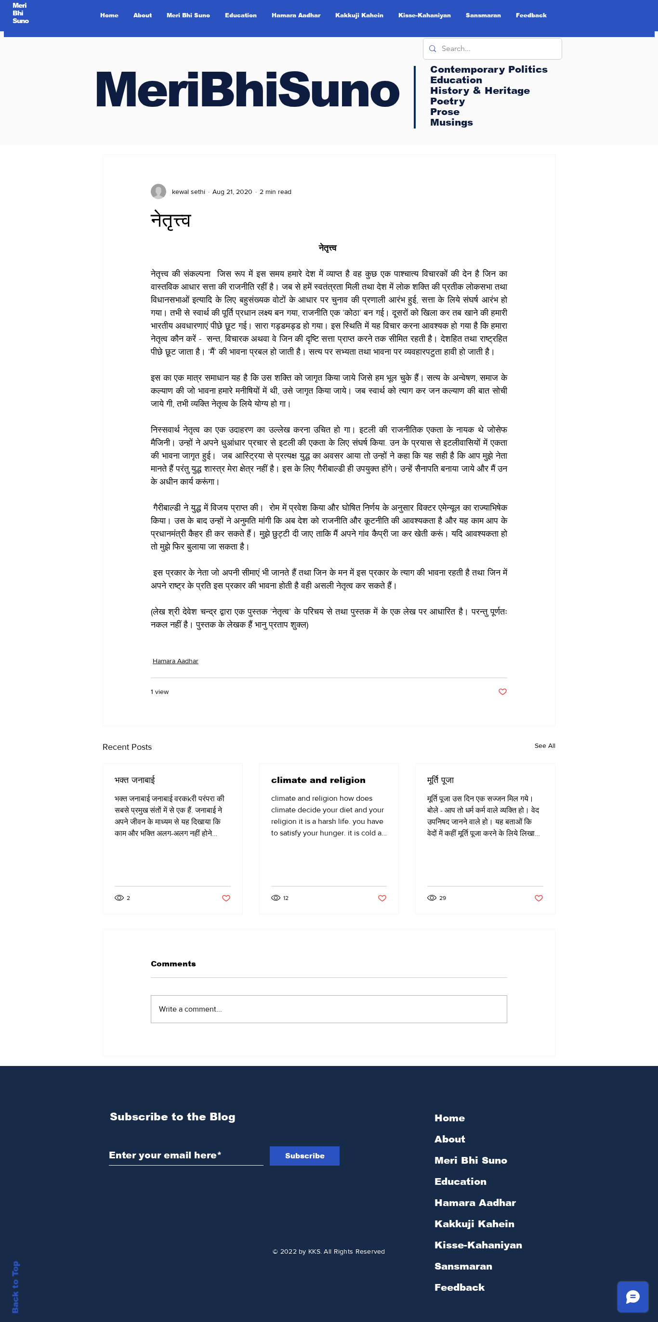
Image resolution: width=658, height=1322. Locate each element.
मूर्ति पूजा (440, 780)
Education (460, 1181)
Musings (451, 122)
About (449, 1139)
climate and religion (318, 780)
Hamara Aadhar (175, 661)
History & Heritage (480, 90)
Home (449, 1118)
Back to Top (15, 1287)
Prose (445, 111)
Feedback (459, 1287)
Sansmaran (463, 1266)
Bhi (18, 13)
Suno (21, 21)
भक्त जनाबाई (135, 780)
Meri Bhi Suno (470, 1160)
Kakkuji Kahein (474, 1224)
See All (545, 745)
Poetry (447, 101)
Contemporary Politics (489, 69)
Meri (20, 5)
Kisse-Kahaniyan (478, 1245)
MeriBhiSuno (246, 89)
